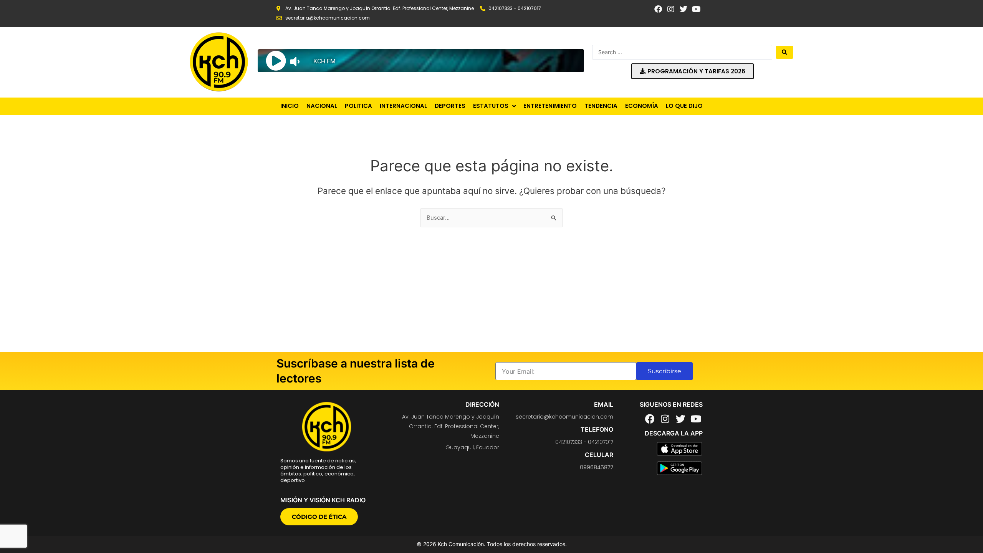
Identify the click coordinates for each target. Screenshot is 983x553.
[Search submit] (784, 52)
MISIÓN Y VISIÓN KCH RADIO (323, 500)
